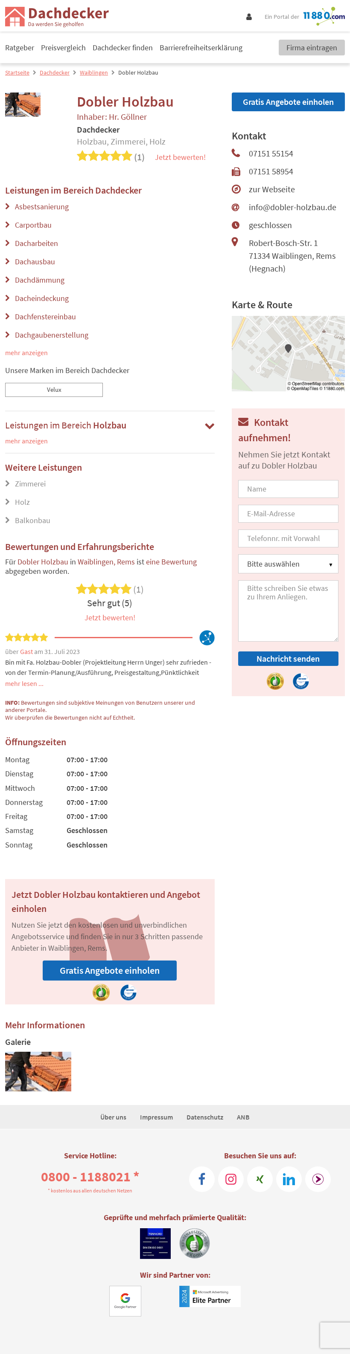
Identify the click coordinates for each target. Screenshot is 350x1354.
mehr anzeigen (26, 352)
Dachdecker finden (123, 47)
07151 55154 (271, 153)
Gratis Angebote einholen (110, 970)
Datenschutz (205, 1117)
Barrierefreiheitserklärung (201, 47)
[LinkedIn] (289, 1179)
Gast (27, 651)
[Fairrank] (318, 1179)
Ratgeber (19, 47)
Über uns (113, 1117)
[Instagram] (231, 1179)
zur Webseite (272, 189)
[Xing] (260, 1179)
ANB (243, 1117)
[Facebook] (202, 1179)
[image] (38, 1071)
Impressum (156, 1117)
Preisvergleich (63, 47)
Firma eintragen (311, 47)
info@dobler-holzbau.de (292, 207)
